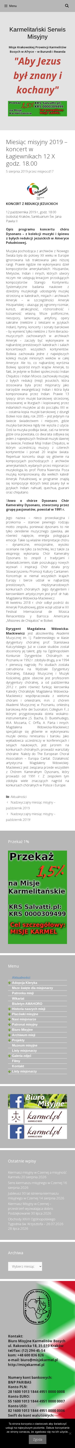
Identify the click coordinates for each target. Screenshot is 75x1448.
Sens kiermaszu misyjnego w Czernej (35, 1182)
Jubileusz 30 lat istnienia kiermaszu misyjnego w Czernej (33, 1195)
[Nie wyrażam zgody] (70, 1433)
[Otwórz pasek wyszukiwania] (67, 6)
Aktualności (19, 797)
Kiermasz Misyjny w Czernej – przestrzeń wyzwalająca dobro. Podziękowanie (31, 1208)
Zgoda (37, 1439)
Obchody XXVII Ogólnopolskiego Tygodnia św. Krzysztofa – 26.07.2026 (35, 1221)
